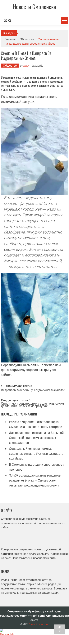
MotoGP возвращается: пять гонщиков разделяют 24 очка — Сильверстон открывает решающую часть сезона (35, 480)
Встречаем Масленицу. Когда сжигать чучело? (33, 390)
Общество (27, 39)
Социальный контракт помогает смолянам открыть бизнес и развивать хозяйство (36, 453)
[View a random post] (5, 21)
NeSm (26, 65)
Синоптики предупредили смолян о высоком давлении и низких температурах (32, 405)
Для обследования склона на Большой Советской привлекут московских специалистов (36, 438)
